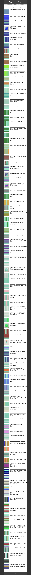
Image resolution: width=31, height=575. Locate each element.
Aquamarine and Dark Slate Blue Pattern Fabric (17, 166)
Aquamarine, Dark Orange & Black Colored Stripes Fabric (18, 536)
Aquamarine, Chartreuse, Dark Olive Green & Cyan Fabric (18, 519)
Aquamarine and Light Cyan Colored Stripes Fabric (17, 261)
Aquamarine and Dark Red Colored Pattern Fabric (17, 155)
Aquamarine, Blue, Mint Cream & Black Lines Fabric (17, 497)
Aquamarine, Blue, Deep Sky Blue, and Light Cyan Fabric (18, 474)
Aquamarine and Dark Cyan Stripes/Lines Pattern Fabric (18, 93)
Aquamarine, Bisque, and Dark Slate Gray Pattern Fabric (18, 452)
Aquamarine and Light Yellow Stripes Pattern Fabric (17, 312)
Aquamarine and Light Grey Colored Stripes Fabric (17, 278)
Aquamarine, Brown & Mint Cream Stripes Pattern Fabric (18, 508)
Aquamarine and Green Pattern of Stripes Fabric (17, 222)
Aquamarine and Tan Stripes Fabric (15, 407)
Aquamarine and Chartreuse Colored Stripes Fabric (17, 71)
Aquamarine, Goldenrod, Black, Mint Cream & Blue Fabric (18, 564)
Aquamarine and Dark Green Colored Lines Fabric (17, 110)
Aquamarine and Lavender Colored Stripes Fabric (17, 256)
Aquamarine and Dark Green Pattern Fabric (16, 121)
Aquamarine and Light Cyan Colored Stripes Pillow (17, 267)
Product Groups (9, 4)
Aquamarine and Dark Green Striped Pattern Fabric (17, 138)
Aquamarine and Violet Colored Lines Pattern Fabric (17, 424)
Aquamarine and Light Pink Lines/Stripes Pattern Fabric (18, 295)
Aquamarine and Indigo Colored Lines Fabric (16, 239)
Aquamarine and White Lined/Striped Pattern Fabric (17, 435)
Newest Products (16, 4)
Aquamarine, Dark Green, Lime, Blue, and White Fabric (18, 525)
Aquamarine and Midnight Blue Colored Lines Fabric (17, 351)
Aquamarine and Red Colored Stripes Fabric (16, 368)
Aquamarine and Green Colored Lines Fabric (16, 211)
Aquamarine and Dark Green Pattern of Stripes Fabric (17, 127)
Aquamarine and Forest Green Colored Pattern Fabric (17, 194)
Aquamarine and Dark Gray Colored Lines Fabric (17, 99)
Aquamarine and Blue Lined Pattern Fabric (16, 37)
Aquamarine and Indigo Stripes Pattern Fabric (16, 250)
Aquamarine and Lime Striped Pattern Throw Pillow (17, 323)
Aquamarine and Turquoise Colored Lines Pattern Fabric (18, 413)
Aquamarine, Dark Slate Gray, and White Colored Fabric (18, 547)
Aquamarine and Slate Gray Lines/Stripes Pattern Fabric (18, 390)
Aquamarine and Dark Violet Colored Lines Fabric (17, 177)
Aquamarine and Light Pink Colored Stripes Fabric (17, 289)
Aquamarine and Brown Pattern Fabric (15, 54)
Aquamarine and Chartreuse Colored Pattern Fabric (17, 65)
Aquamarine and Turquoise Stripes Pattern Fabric (17, 418)
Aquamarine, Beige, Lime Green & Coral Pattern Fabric (18, 446)
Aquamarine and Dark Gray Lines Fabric (16, 104)
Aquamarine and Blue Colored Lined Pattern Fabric (17, 9)
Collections (22, 4)
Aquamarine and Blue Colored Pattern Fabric (16, 20)
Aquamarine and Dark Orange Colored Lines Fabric (17, 149)
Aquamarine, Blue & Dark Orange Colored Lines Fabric (18, 469)
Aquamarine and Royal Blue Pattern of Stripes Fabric (17, 379)
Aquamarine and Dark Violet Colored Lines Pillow (17, 183)
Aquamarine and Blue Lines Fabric (15, 43)
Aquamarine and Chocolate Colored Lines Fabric (17, 76)
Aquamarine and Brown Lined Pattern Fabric (16, 48)
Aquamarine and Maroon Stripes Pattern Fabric (17, 334)
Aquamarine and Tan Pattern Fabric (15, 396)
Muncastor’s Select (15, 2)
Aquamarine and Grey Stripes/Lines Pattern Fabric (17, 233)
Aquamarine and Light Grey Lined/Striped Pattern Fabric (18, 284)
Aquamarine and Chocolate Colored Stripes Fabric (17, 82)
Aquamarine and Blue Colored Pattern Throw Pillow (17, 26)
